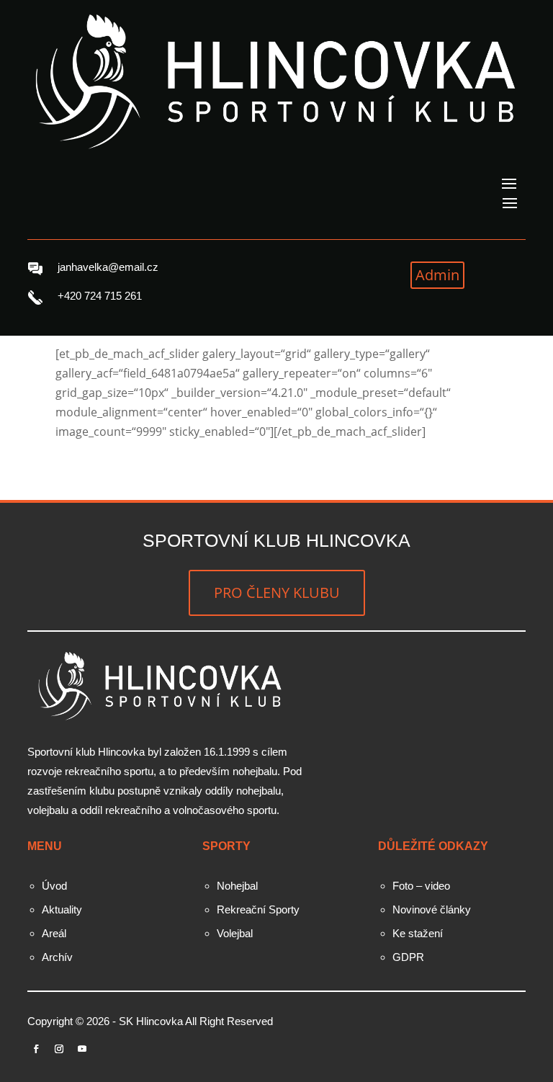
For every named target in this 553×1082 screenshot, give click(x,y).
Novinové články (431, 909)
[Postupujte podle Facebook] (36, 1049)
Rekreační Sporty (258, 909)
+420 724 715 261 (100, 296)
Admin (437, 275)
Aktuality (62, 909)
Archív (57, 957)
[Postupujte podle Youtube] (82, 1049)
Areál (54, 933)
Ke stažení (417, 933)
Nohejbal (237, 886)
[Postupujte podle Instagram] (59, 1049)
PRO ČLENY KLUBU (277, 592)
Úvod (54, 886)
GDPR (408, 957)
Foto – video (421, 886)
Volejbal (235, 933)
